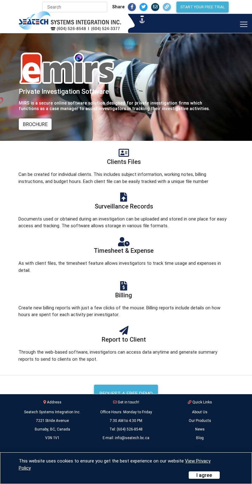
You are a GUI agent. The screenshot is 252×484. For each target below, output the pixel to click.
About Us (199, 412)
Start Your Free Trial (202, 7)
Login (199, 446)
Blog (200, 437)
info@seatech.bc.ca (132, 437)
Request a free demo (126, 394)
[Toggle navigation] (243, 24)
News (200, 429)
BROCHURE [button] (35, 124)
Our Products (200, 420)
